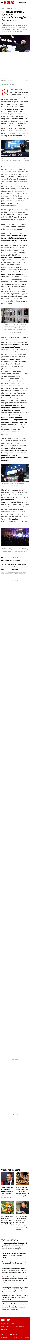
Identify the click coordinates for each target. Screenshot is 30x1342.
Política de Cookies (21, 1337)
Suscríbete (22, 2)
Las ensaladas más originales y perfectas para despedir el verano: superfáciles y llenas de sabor (7, 1221)
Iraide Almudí (5, 78)
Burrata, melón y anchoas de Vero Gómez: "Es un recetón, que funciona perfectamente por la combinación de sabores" (22, 1223)
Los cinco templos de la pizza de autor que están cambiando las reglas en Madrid (14, 1255)
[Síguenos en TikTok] (11, 1334)
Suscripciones (5, 1326)
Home (3, 8)
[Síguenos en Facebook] (5, 1334)
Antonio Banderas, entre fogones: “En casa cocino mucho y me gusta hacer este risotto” (7, 1191)
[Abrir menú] (2, 2)
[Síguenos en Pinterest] (17, 1334)
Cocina (8, 8)
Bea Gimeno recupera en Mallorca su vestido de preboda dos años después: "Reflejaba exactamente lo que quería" (14, 1270)
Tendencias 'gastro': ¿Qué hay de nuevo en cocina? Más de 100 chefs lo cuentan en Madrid (14, 567)
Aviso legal (6, 1337)
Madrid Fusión (9, 133)
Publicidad (4, 1328)
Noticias (13, 8)
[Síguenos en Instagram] (2, 1334)
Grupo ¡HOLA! (20, 1326)
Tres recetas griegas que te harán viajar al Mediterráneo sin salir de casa (14, 1263)
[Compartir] (27, 80)
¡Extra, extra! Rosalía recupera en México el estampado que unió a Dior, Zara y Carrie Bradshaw (15, 1297)
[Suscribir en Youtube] (14, 1334)
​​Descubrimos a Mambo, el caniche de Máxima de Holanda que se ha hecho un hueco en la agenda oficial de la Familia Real (14, 1279)
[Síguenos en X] (8, 1334)
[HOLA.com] (15, 1320)
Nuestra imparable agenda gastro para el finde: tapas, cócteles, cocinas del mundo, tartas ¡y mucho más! (22, 1192)
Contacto (4, 1329)
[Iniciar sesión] (28, 2)
